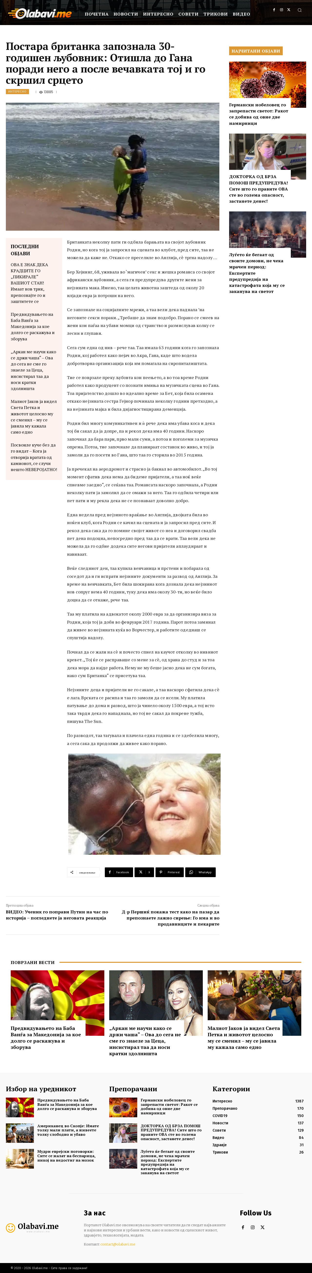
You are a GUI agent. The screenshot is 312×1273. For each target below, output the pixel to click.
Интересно (17, 91)
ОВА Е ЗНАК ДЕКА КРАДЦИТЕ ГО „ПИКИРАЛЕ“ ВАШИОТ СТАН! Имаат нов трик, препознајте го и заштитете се (29, 283)
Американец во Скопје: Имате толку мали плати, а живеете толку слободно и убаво (68, 1130)
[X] (288, 10)
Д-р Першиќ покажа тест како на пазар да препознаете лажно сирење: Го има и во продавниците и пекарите (170, 918)
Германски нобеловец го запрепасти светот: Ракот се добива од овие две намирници (258, 114)
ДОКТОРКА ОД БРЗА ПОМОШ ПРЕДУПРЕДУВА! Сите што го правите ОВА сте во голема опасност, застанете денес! (258, 188)
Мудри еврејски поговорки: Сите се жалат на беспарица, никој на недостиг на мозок (66, 1156)
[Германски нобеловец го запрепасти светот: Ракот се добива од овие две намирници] (267, 85)
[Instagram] (281, 10)
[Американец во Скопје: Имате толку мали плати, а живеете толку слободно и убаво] (20, 1133)
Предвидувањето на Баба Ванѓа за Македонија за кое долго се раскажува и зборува (33, 326)
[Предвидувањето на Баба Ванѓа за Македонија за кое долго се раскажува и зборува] (57, 1003)
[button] (299, 10)
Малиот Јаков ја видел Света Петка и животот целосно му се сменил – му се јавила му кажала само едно (34, 416)
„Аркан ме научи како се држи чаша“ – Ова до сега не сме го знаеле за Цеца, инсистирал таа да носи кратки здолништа (33, 370)
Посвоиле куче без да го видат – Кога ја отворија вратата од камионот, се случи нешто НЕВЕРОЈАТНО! (34, 457)
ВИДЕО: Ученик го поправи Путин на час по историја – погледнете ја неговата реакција (57, 915)
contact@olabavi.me (117, 1244)
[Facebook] (274, 10)
